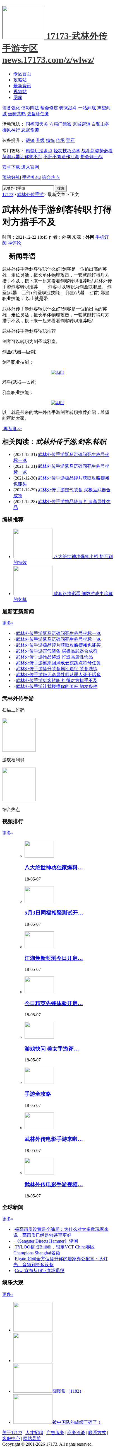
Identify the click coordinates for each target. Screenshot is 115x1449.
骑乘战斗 (68, 107)
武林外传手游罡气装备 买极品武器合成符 (56, 651)
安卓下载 (11, 167)
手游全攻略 (38, 1094)
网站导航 (32, 1438)
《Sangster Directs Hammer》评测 (46, 1241)
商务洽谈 (76, 1432)
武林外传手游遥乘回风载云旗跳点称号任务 (58, 662)
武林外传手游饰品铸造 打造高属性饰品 (54, 657)
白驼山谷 (100, 124)
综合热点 (51, 177)
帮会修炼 (49, 107)
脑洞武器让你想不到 (22, 156)
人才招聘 (34, 1432)
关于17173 (12, 1432)
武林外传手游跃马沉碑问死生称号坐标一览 (58, 633)
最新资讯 (22, 85)
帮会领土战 (91, 156)
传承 (60, 140)
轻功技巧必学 (67, 150)
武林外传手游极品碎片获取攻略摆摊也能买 (58, 645)
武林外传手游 (30, 194)
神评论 (14, 243)
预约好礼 (11, 177)
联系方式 (97, 1432)
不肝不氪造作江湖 (61, 156)
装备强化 (11, 107)
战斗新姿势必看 (97, 150)
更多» (7, 623)
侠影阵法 (30, 107)
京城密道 (81, 124)
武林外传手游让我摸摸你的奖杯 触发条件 (56, 686)
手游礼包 (31, 177)
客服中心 (11, 1438)
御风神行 (11, 130)
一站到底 (87, 107)
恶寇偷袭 (30, 130)
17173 (7, 194)
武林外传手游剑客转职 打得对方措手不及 (56, 680)
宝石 (70, 140)
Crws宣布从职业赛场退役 (39, 1270)
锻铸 (30, 140)
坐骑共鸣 (17, 113)
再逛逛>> (12, 428)
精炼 (50, 140)
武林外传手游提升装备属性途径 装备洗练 (56, 668)
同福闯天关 (37, 124)
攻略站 (20, 79)
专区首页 (22, 74)
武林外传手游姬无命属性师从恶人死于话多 (58, 674)
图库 (17, 97)
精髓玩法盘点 (39, 150)
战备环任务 (38, 113)
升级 (40, 140)
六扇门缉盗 (60, 124)
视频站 (20, 91)
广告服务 (55, 1432)
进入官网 (30, 167)
